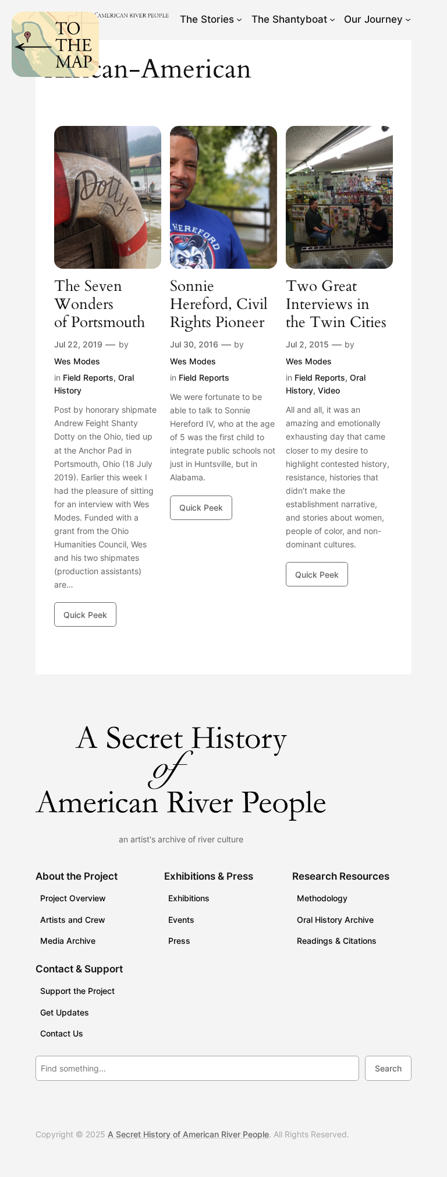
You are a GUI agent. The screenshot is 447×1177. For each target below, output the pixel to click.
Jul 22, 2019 (78, 344)
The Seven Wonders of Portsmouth (99, 304)
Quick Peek (85, 615)
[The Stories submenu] (239, 19)
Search (388, 1068)
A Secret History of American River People (188, 1134)
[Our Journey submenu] (408, 19)
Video (329, 390)
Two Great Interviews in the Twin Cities (336, 304)
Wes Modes (77, 361)
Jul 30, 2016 (194, 344)
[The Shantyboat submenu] (332, 19)
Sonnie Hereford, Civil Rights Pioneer (219, 304)
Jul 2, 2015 (307, 344)
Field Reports (88, 377)
